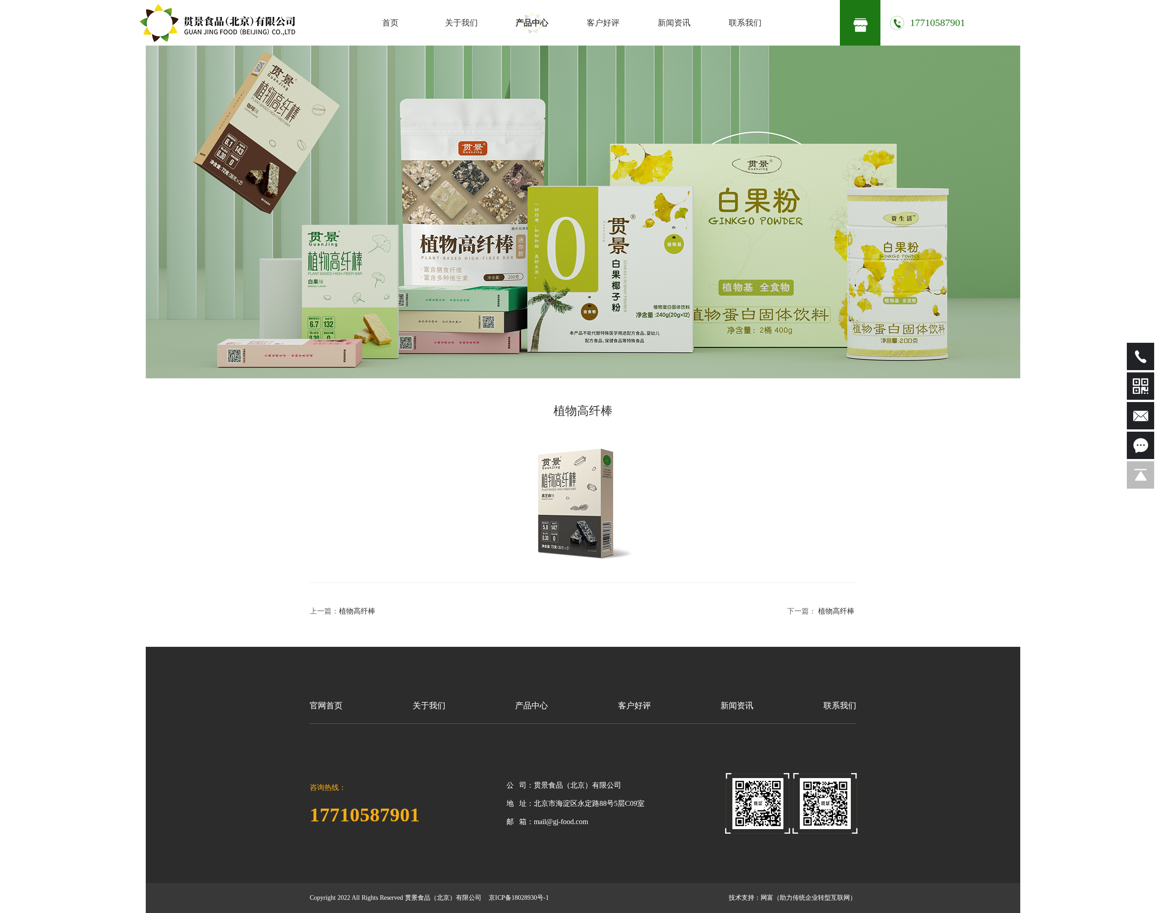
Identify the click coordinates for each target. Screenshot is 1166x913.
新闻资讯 (674, 22)
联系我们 (745, 22)
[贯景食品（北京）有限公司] (217, 23)
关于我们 (461, 22)
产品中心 (532, 22)
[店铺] (860, 23)
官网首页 (326, 705)
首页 (390, 22)
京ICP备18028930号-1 (519, 897)
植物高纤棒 (358, 611)
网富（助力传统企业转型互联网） (808, 897)
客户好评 (603, 22)
